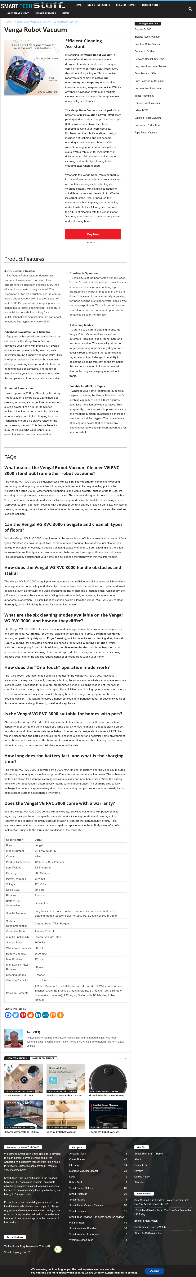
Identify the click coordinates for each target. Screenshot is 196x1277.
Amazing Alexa (18, 13)
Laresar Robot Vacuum (147, 103)
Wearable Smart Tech (81, 1239)
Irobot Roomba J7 (144, 95)
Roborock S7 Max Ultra (147, 125)
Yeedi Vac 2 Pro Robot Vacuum (64, 1095)
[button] (190, 9)
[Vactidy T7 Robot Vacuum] (66, 1114)
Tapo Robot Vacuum (146, 132)
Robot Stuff (151, 5)
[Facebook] (8, 1015)
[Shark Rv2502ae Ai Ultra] (23, 1078)
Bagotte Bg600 (143, 29)
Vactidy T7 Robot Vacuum (61, 1132)
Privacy (138, 1170)
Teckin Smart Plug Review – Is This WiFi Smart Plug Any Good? (27, 1249)
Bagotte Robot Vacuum (147, 36)
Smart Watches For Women (84, 1234)
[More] (60, 1015)
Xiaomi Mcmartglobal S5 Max (21, 1132)
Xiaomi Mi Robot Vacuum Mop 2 (107, 1095)
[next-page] (125, 1058)
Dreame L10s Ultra (145, 51)
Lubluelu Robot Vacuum (148, 117)
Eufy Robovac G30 (145, 73)
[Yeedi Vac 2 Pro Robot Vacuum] (66, 1078)
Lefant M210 (141, 110)
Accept (154, 1271)
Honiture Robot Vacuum (148, 88)
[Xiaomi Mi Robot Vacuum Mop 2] (108, 1078)
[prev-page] (120, 1058)
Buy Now (93, 234)
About (137, 1159)
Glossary (74, 1165)
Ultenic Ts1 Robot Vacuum (104, 1132)
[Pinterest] (23, 1015)
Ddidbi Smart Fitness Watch (150, 1227)
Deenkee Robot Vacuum (148, 44)
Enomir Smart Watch (146, 1220)
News (65, 13)
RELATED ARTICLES (17, 1058)
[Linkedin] (38, 1015)
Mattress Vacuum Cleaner (83, 1170)
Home (78, 5)
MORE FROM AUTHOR (43, 1058)
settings (132, 1273)
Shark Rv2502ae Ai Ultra (18, 1095)
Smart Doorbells (78, 1193)
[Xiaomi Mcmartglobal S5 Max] (23, 1114)
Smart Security (98, 5)
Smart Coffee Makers (81, 1188)
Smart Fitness (45, 13)
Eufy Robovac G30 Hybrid (149, 81)
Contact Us (140, 1165)
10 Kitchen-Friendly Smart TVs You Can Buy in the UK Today (162, 1212)
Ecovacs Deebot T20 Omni (150, 59)
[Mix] (53, 1015)
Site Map (139, 1182)
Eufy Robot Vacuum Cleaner (150, 66)
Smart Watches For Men (82, 1228)
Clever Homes (126, 5)
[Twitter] (15, 1015)
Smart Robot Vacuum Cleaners (32, 22)
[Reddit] (30, 1015)
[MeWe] (45, 1015)
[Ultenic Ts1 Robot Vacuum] (108, 1114)
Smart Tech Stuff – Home (148, 1153)
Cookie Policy (142, 1176)
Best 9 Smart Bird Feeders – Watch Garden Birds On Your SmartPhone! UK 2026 (161, 1202)
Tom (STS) (33, 1032)
